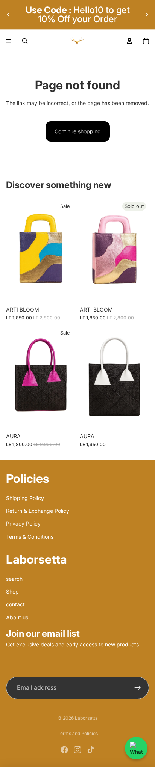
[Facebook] (64, 749)
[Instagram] (77, 749)
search (14, 579)
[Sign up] (138, 688)
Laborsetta (86, 718)
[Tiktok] (90, 749)
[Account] (129, 41)
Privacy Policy (23, 524)
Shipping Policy (25, 498)
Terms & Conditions (29, 536)
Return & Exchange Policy (37, 511)
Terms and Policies (78, 733)
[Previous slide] (8, 14)
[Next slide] (146, 14)
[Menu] (8, 41)
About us (17, 617)
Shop (12, 591)
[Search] (25, 41)
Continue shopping (78, 131)
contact (15, 604)
